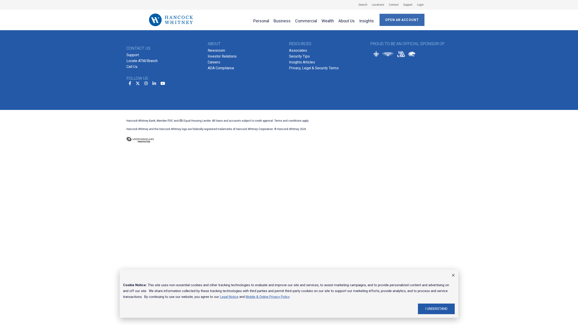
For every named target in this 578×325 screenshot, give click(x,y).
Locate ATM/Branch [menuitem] (142, 61)
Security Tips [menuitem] (299, 56)
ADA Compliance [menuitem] (221, 68)
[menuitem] (360, 5)
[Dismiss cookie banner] (453, 276)
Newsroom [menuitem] (216, 50)
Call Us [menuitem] (132, 67)
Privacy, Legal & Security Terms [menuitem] (314, 68)
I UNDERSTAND (436, 309)
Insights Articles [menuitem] (302, 62)
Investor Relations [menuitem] (222, 56)
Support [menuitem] (132, 55)
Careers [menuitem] (214, 62)
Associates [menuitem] (298, 50)
